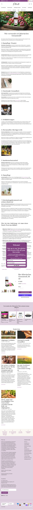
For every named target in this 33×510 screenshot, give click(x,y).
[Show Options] (24, 263)
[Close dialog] (25, 243)
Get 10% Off (16, 265)
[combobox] (16, 263)
